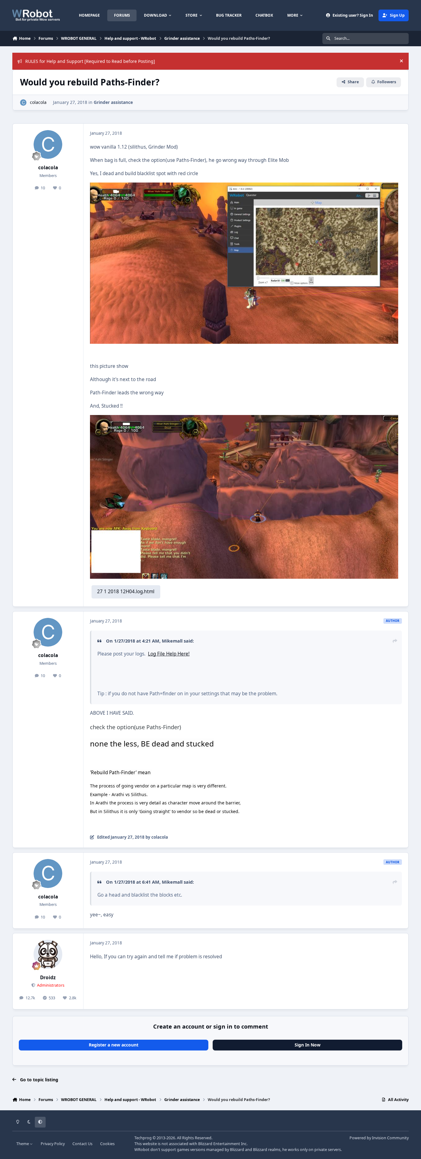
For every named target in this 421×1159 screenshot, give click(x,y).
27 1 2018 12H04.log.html (125, 591)
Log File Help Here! (169, 654)
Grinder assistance (113, 102)
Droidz (48, 977)
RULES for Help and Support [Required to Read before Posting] (90, 61)
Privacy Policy (53, 1143)
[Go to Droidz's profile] (48, 954)
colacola (38, 102)
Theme (23, 1143)
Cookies (107, 1143)
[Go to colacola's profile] (23, 102)
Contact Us (82, 1143)
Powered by (379, 1138)
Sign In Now (308, 1045)
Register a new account (113, 1045)
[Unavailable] (244, 186)
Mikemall (172, 641)
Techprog (143, 1138)
